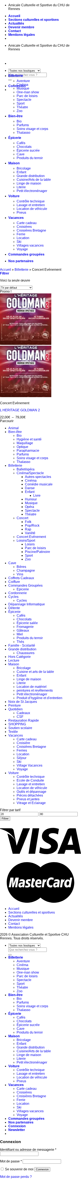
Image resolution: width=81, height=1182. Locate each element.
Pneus (21, 212)
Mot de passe (11, 1161)
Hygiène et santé (29, 439)
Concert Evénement (31, 537)
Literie (21, 187)
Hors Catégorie (19, 656)
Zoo (19, 111)
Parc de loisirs (27, 96)
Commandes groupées (26, 254)
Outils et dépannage (31, 791)
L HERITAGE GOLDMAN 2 (20, 410)
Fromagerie (25, 626)
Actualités (16, 23)
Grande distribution (31, 176)
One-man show (28, 92)
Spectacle (24, 99)
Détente (14, 608)
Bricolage (24, 168)
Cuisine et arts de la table (35, 671)
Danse (30, 488)
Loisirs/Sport (26, 540)
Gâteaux (23, 630)
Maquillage (25, 443)
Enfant (21, 172)
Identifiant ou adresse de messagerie (28, 1149)
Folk (28, 522)
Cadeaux (23, 713)
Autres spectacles (38, 477)
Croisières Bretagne (31, 230)
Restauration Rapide (23, 720)
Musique (23, 88)
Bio (19, 121)
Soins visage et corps (32, 129)
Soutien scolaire (20, 728)
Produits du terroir (30, 158)
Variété (30, 533)
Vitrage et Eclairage (31, 803)
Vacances (16, 217)
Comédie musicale (39, 484)
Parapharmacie (28, 450)
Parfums (23, 125)
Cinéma (22, 84)
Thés (20, 641)
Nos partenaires (20, 261)
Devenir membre (21, 27)
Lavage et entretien (31, 205)
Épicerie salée (27, 623)
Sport (21, 103)
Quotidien (15, 709)
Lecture (13, 660)
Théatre (22, 107)
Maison (14, 163)
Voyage (22, 249)
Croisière (23, 743)
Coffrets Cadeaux (21, 578)
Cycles (13, 596)
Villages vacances (30, 245)
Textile (13, 731)
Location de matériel (32, 686)
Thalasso (23, 132)
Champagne (26, 570)
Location (23, 238)
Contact (14, 31)
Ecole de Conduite (30, 780)
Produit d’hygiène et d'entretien (39, 698)
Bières (21, 567)
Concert (22, 518)
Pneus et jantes (28, 799)
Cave (21, 154)
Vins (20, 574)
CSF (20, 716)
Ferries (22, 750)
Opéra (29, 507)
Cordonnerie (17, 593)
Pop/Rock (32, 525)
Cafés (21, 143)
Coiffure (14, 582)
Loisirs (30, 544)
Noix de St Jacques (22, 701)
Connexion (42, 1169)
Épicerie (14, 138)
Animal (13, 428)
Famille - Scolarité (21, 645)
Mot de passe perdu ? (16, 1176)
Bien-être (15, 116)
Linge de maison (29, 183)
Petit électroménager (32, 191)
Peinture (14, 705)
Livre (36, 495)
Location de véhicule (32, 209)
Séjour (21, 758)
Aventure (23, 81)
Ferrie (21, 234)
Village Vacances (29, 765)
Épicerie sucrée (28, 150)
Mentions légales (21, 34)
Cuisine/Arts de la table (34, 179)
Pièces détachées (30, 795)
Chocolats (24, 146)
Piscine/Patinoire (37, 552)
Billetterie (15, 75)
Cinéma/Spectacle (30, 473)
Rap (28, 529)
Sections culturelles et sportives (33, 19)
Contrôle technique (31, 201)
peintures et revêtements (35, 690)
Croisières (24, 226)
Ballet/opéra (25, 469)
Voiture (14, 196)
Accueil (14, 16)
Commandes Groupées (25, 585)
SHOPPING (17, 724)
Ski (19, 241)
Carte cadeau (27, 223)
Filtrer (5, 818)
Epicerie (23, 589)
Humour (31, 499)
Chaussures (25, 653)
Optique (22, 447)
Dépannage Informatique (26, 604)
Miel (20, 634)
